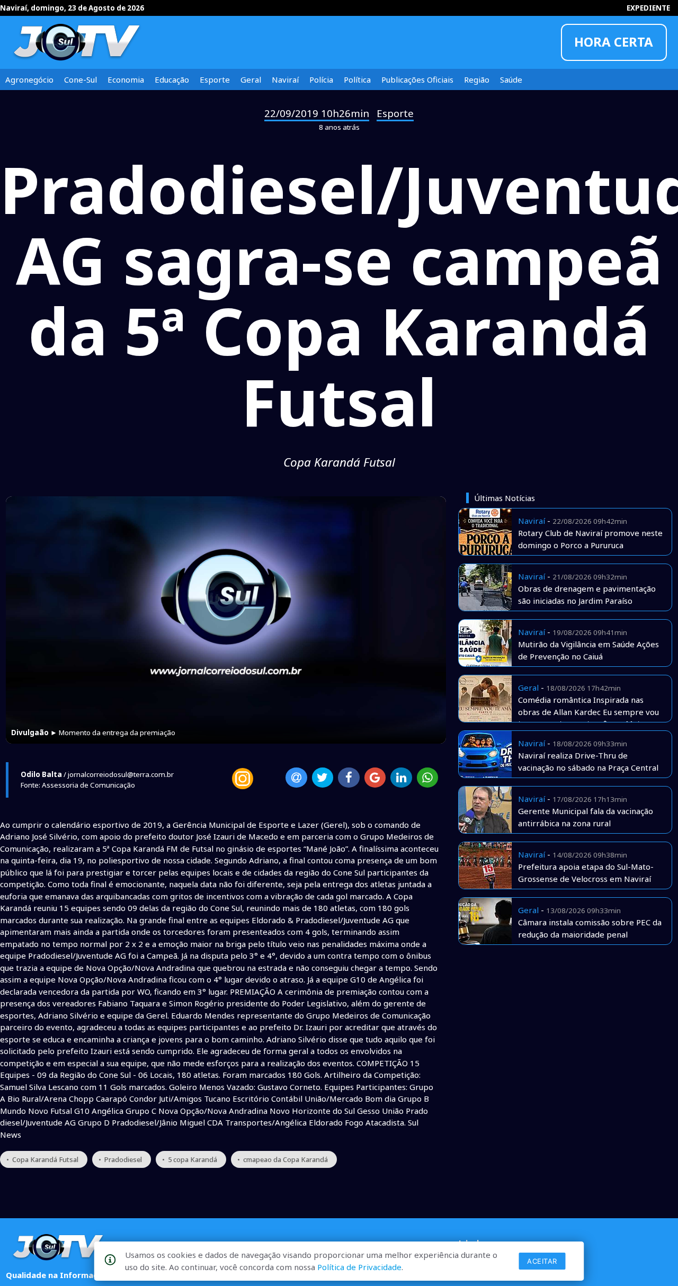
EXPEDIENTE (648, 8)
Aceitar (542, 1261)
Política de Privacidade (359, 1267)
